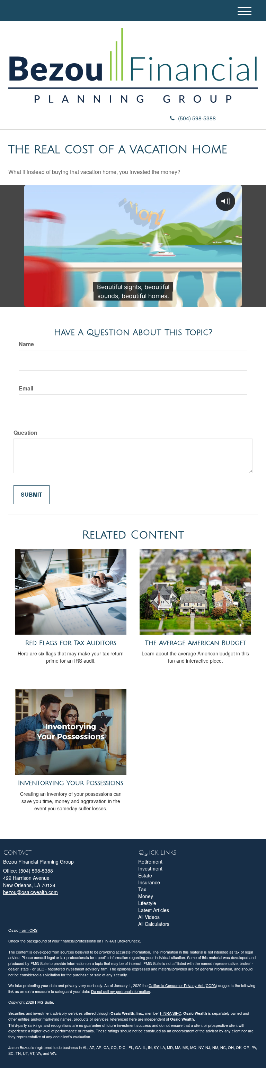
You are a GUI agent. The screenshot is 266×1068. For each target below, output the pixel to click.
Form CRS (28, 930)
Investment (150, 868)
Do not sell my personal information (120, 991)
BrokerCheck (128, 940)
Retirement (150, 861)
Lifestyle (147, 903)
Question (25, 432)
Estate (145, 875)
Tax (142, 889)
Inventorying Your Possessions (70, 783)
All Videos (149, 916)
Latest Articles (153, 909)
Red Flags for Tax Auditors (70, 642)
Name (26, 344)
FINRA (165, 1013)
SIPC (176, 1013)
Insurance (149, 882)
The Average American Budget (195, 642)
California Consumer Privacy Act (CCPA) (183, 985)
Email (26, 388)
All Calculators (153, 923)
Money (145, 896)
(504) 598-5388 (197, 118)
